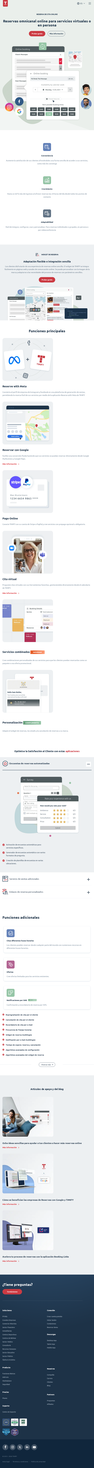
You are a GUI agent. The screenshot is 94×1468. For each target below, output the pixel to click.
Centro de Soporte (9, 1412)
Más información (56, 34)
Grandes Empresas (9, 1320)
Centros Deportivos (9, 1334)
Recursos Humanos (9, 1349)
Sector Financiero (8, 1327)
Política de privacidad (38, 1461)
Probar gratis (37, 34)
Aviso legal (6, 1461)
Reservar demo (52, 1327)
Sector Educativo (8, 1352)
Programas (51, 1400)
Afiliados (50, 1404)
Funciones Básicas (8, 1373)
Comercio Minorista (9, 1324)
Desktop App (52, 1340)
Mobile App (51, 1347)
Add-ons (5, 1377)
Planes (4, 1398)
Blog (48, 1385)
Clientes (50, 1382)
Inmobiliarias (7, 1331)
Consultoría (6, 1345)
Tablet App (51, 1344)
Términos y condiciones (20, 1461)
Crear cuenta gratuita (54, 1316)
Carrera (49, 1378)
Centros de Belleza (9, 1338)
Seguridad (6, 1384)
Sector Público (7, 1356)
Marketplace (7, 1381)
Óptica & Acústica (8, 1360)
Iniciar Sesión (51, 1320)
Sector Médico (7, 1342)
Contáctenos (12, 1292)
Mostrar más (46, 1065)
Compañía (50, 1375)
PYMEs (4, 1316)
